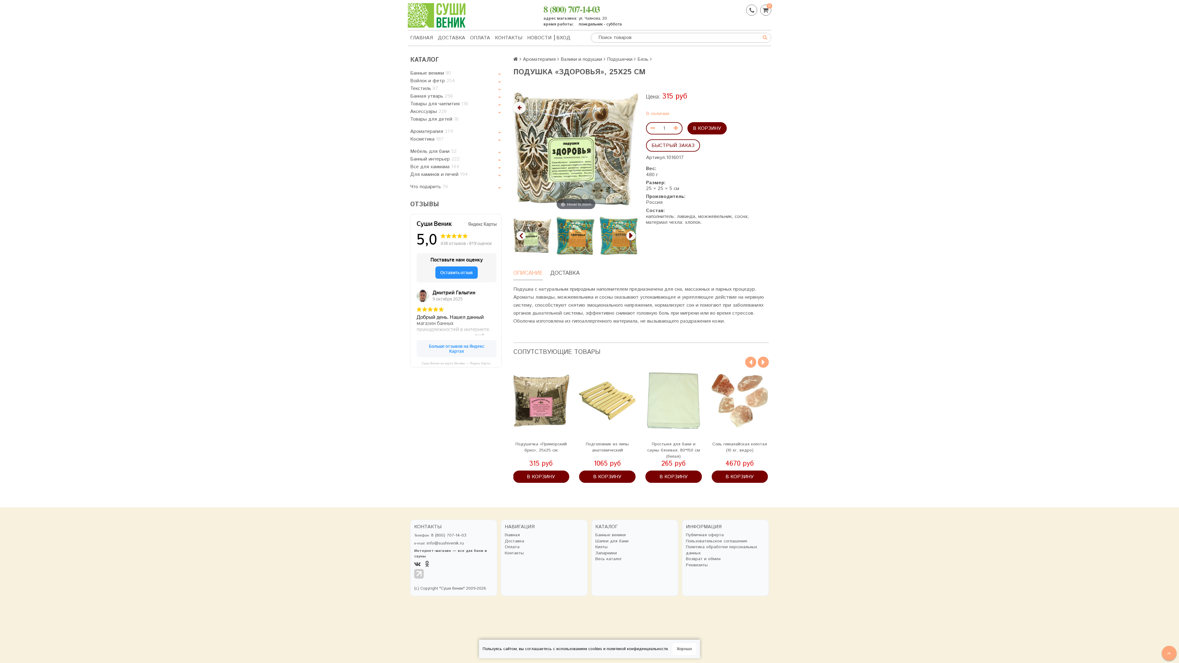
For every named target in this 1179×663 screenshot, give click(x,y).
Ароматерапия (431, 131)
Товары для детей (434, 119)
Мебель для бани (433, 151)
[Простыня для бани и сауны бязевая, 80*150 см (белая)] (673, 401)
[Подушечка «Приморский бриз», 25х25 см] (541, 401)
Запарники (606, 553)
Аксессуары (428, 111)
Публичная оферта (705, 535)
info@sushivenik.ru (445, 543)
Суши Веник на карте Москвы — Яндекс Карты (456, 363)
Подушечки (619, 59)
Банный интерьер (435, 159)
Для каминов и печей (439, 174)
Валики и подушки (581, 59)
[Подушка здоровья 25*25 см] (532, 235)
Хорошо (684, 649)
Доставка (451, 37)
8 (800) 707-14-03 (571, 9)
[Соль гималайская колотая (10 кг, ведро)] (740, 401)
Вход (563, 37)
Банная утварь (431, 96)
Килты (601, 547)
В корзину (707, 128)
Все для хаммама (434, 166)
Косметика (427, 139)
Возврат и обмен (703, 559)
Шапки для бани (611, 541)
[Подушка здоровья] (575, 235)
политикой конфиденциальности (637, 649)
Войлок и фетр (432, 80)
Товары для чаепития (439, 103)
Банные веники (430, 73)
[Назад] (519, 108)
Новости (539, 37)
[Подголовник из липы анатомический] (607, 401)
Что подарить (429, 186)
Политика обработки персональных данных (721, 550)
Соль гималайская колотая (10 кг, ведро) (739, 447)
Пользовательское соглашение (716, 541)
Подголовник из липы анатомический (607, 447)
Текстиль (424, 88)
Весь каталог (608, 559)
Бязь (642, 59)
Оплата (480, 37)
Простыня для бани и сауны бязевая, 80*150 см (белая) (673, 450)
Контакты (508, 37)
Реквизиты (697, 565)
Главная (421, 37)
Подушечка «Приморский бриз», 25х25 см (541, 447)
